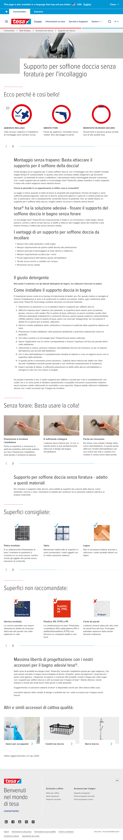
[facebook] (13, 822)
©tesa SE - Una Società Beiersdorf (106, 832)
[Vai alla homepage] (6, 11)
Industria (38, 11)
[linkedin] (6, 822)
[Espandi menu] (6, 21)
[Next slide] (13, 146)
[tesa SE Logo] (21, 22)
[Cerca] (110, 21)
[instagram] (33, 822)
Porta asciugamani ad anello (84, 796)
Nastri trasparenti (52, 796)
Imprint (6, 832)
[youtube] (19, 822)
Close (113, 4)
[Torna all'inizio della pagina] (117, 780)
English (87, 4)
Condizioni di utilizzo (11, 836)
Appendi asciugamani (82, 793)
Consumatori (19, 11)
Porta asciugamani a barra (83, 799)
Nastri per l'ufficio (52, 793)
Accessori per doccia (44, 30)
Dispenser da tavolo (53, 799)
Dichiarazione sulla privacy (21, 832)
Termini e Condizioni (66, 832)
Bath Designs (25, 30)
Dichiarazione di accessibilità (45, 832)
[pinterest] (26, 822)
